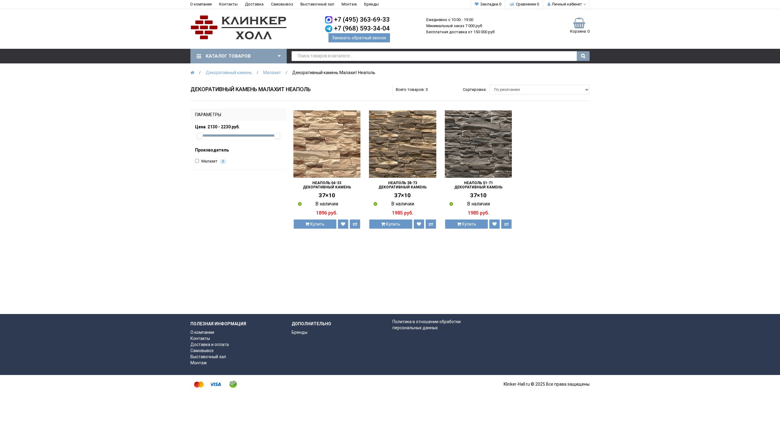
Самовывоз (282, 4)
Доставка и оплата (209, 344)
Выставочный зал (317, 4)
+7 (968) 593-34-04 (362, 28)
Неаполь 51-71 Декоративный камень (478, 185)
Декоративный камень (229, 72)
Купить (316, 224)
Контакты (228, 4)
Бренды (371, 4)
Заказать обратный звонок (359, 37)
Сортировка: (475, 89)
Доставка (254, 4)
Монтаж (349, 4)
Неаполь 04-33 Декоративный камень (327, 185)
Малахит (272, 72)
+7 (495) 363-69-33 (362, 19)
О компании (201, 4)
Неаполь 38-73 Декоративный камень (402, 185)
